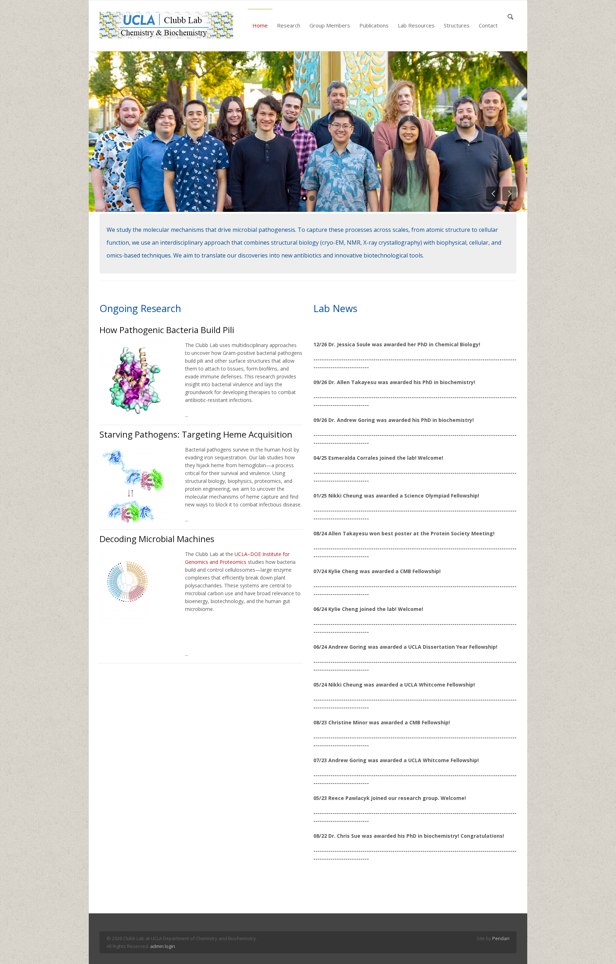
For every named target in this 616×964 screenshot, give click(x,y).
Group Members (329, 25)
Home (260, 25)
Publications (374, 25)
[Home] (166, 25)
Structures (456, 25)
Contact (488, 25)
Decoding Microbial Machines (156, 539)
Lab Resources (416, 25)
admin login (162, 946)
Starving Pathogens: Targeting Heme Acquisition (195, 434)
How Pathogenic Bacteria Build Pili (166, 330)
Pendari (500, 938)
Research (288, 25)
